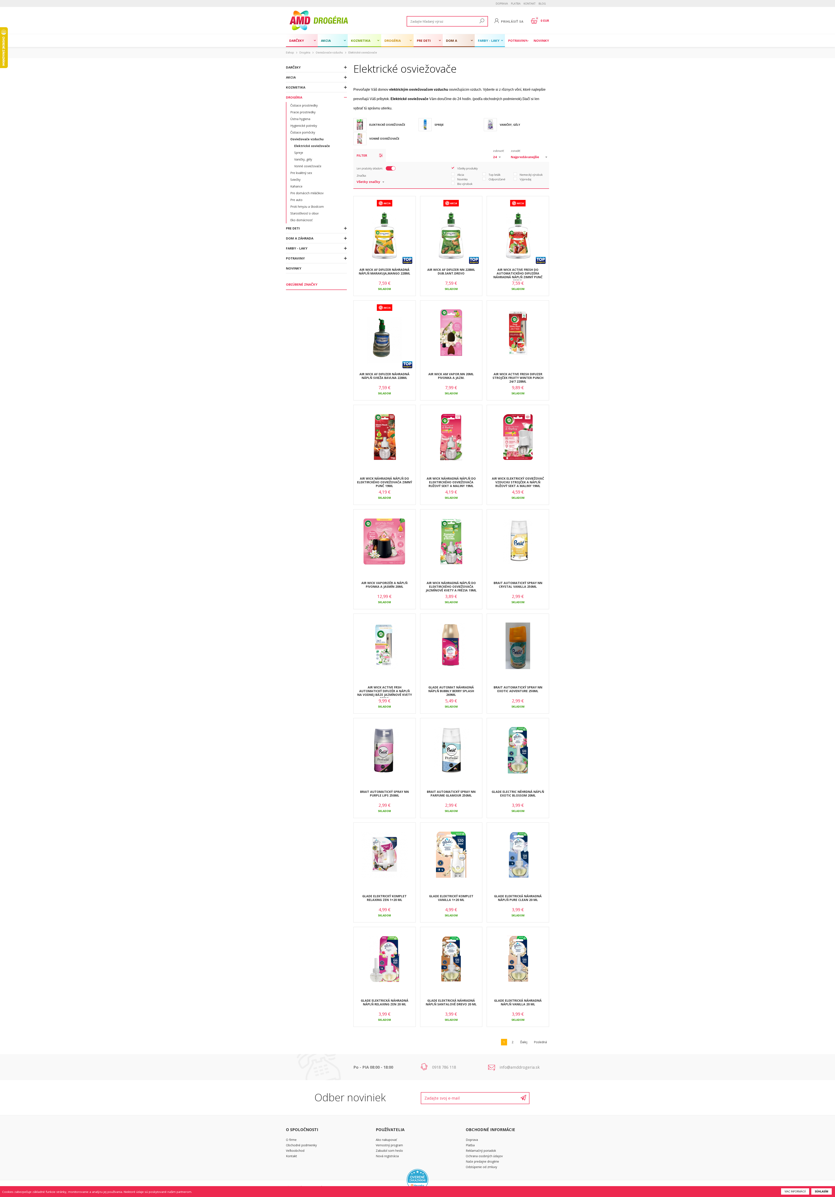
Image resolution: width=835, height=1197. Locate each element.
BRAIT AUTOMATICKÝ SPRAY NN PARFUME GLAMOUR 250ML (451, 793)
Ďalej (523, 1042)
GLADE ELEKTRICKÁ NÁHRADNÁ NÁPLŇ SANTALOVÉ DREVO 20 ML (451, 1002)
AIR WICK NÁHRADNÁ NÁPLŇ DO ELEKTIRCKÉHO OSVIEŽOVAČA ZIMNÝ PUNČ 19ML (384, 482)
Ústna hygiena (300, 119)
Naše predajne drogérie (482, 1161)
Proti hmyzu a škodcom (307, 206)
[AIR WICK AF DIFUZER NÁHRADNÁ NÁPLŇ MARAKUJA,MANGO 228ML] (385, 236)
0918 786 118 (444, 1067)
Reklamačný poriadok (481, 1150)
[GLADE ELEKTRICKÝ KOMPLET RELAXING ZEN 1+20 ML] (385, 855)
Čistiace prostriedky (304, 105)
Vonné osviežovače (307, 166)
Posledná (540, 1042)
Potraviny (517, 40)
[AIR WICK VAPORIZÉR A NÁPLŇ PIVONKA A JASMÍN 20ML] (385, 542)
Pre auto (296, 200)
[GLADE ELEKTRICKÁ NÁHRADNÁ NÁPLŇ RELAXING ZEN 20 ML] (385, 959)
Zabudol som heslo (389, 1150)
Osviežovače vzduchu (329, 52)
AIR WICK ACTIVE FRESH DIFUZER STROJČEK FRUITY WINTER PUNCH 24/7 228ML (518, 377)
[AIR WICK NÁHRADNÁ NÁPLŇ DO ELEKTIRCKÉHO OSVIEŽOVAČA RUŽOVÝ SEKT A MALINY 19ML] (451, 437)
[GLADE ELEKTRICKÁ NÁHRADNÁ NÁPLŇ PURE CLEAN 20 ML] (518, 855)
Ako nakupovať (386, 1140)
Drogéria (392, 40)
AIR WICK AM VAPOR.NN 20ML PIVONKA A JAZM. (451, 376)
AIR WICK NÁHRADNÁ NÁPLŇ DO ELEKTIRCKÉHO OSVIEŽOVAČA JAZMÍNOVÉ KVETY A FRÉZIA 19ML (451, 586)
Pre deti (424, 40)
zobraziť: (498, 151)
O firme (291, 1140)
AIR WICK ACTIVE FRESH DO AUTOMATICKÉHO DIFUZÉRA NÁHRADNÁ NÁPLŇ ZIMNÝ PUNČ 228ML (518, 274)
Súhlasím (821, 1191)
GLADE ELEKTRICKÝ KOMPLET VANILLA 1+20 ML (451, 898)
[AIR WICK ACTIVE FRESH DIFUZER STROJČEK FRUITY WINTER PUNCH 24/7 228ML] (518, 333)
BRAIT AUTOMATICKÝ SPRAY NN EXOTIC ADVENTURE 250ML (518, 689)
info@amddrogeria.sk (519, 1067)
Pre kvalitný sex (301, 173)
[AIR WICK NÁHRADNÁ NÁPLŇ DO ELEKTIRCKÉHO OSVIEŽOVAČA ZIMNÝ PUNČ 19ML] (385, 437)
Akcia (326, 40)
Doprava (502, 3)
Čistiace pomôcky (302, 132)
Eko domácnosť (301, 220)
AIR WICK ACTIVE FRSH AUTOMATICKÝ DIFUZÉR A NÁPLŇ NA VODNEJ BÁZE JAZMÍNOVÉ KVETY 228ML (384, 691)
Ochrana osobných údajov (484, 1156)
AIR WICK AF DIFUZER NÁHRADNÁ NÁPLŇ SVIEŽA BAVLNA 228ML (384, 376)
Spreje (298, 153)
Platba (516, 3)
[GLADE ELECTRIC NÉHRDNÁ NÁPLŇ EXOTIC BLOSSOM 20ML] (518, 750)
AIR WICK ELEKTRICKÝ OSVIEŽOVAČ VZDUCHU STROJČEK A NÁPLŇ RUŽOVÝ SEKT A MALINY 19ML (518, 482)
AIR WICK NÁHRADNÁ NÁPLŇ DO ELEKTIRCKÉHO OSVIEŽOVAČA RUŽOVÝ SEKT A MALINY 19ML (451, 482)
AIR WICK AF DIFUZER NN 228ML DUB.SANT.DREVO (451, 271)
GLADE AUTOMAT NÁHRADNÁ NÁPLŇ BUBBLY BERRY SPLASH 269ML (451, 691)
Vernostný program (389, 1145)
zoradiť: (516, 151)
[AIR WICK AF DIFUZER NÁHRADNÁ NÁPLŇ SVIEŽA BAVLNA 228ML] (385, 340)
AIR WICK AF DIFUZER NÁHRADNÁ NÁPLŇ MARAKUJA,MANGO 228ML (384, 271)
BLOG (542, 3)
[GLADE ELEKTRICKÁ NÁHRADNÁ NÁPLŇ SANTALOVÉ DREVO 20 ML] (451, 959)
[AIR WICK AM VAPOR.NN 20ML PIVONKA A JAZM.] (451, 333)
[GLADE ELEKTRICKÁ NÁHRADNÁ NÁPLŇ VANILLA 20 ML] (518, 959)
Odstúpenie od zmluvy (481, 1167)
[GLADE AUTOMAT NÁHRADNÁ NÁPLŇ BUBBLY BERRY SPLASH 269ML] (451, 646)
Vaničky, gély (303, 159)
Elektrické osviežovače (362, 52)
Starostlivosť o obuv (304, 213)
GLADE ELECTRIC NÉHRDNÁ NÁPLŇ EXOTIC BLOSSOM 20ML (518, 793)
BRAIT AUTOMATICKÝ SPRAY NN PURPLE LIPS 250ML (384, 793)
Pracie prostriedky (303, 112)
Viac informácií (795, 1191)
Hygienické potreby (303, 126)
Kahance (296, 186)
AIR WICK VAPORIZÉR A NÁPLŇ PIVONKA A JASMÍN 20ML (384, 585)
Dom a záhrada (453, 42)
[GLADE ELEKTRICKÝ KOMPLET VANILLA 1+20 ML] (451, 855)
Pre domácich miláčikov (307, 193)
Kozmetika (360, 40)
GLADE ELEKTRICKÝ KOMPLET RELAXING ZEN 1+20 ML (384, 898)
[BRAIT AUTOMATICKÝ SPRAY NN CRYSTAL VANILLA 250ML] (518, 542)
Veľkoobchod (295, 1150)
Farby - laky (488, 40)
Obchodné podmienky (301, 1145)
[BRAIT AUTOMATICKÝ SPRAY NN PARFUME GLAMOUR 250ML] (451, 750)
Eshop (290, 52)
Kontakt (530, 3)
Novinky (541, 40)
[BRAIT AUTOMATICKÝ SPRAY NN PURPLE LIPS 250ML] (385, 750)
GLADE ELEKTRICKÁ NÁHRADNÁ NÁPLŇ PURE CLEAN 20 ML (518, 898)
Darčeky (296, 40)
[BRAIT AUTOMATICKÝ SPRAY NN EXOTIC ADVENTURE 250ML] (518, 646)
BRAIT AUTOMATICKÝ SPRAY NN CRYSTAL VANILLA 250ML (518, 585)
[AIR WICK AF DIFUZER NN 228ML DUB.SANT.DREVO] (451, 236)
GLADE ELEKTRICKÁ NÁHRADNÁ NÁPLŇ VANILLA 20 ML (518, 1002)
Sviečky (295, 179)
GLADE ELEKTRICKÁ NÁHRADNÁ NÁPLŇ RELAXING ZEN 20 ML (384, 1002)
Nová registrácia (387, 1156)
